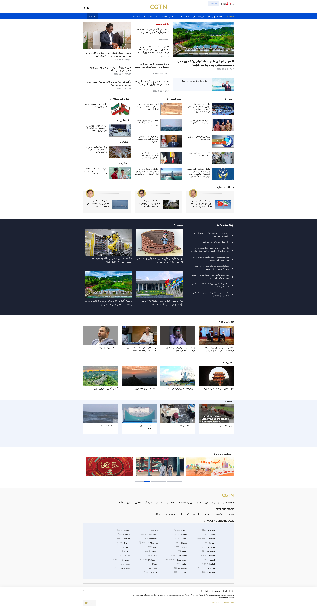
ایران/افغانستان (185, 502)
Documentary (170, 514)
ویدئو (230, 401)
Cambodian (208, 551)
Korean (180, 572)
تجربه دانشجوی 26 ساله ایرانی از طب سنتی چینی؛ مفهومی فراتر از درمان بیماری (95, 171)
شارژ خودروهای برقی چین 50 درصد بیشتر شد (199, 154)
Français (207, 514)
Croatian (208, 555)
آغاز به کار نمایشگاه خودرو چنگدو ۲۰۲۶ (214, 242)
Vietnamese (120, 568)
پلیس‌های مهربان (187, 426)
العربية (196, 514)
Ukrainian (121, 560)
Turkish (124, 555)
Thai (126, 551)
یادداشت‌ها (227, 322)
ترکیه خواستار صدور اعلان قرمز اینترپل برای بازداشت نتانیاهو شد (148, 139)
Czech (209, 560)
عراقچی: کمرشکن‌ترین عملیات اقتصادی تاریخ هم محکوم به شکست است (210, 285)
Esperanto (206, 568)
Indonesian (175, 560)
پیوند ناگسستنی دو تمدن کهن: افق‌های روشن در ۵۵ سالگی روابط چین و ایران (201, 203)
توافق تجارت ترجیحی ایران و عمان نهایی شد (96, 105)
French (180, 530)
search (91, 16)
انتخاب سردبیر (162, 24)
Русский (185, 514)
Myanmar (148, 543)
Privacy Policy (229, 603)
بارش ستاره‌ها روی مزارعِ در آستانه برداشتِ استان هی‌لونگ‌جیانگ (96, 149)
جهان (198, 502)
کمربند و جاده (125, 502)
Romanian (150, 568)
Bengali (210, 543)
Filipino (208, 572)
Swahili (123, 543)
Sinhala (124, 534)
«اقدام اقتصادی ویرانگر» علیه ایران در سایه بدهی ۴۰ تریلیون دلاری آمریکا (149, 203)
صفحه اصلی (228, 502)
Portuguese (149, 560)
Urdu (125, 564)
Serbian (123, 530)
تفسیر (138, 502)
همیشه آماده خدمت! (108, 426)
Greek (180, 539)
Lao (154, 530)
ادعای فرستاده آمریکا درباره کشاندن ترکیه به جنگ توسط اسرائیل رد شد (148, 106)
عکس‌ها (229, 362)
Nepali (153, 547)
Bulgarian (206, 547)
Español (219, 514)
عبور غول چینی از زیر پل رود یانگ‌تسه (143, 427)
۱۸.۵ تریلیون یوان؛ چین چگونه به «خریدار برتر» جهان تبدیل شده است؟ (210, 259)
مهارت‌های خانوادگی (224, 426)
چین (206, 502)
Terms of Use (215, 603)
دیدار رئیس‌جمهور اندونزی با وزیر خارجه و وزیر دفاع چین (199, 121)
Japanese (179, 568)
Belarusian (206, 539)
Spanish (123, 539)
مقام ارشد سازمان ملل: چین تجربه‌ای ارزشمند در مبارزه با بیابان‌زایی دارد (209, 276)
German (180, 534)
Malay (149, 534)
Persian (151, 551)
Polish (152, 555)
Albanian (208, 530)
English (230, 514)
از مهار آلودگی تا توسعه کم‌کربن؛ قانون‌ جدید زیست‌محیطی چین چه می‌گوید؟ (108, 302)
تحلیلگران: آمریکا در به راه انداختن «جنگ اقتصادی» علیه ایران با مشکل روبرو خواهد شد (147, 171)
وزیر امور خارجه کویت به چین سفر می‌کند (199, 137)
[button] (223, 53)
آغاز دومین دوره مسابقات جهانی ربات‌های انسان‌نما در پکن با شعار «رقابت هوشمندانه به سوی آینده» (199, 108)
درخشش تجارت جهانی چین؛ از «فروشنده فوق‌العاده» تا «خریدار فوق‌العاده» (96, 128)
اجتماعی (159, 502)
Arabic (209, 534)
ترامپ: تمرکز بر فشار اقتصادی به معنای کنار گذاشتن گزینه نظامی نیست (148, 155)
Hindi (182, 551)
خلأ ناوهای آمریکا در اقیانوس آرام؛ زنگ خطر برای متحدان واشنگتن (98, 203)
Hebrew (180, 547)
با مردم (215, 502)
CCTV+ (156, 514)
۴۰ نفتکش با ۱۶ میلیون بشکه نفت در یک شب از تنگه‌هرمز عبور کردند (147, 123)
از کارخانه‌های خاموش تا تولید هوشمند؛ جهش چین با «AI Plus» (111, 260)
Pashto (153, 564)
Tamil (125, 547)
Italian (181, 564)
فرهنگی (148, 502)
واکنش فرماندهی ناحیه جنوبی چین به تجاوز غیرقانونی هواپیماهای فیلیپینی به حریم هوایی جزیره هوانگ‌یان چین (198, 173)
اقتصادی (170, 502)
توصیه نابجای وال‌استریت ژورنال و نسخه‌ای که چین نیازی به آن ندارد (160, 260)
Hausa (181, 543)
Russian (151, 572)
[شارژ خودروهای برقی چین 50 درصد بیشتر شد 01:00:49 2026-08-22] (203, 39)
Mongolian (150, 539)
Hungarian (179, 555)
